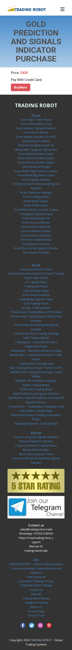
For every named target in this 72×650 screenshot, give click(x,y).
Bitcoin (36, 433)
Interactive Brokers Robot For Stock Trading (36, 273)
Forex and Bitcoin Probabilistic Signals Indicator (36, 460)
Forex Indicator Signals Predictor (36, 128)
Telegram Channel (36, 602)
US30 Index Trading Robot (36, 389)
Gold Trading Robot (36, 303)
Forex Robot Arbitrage (36, 167)
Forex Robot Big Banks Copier (36, 175)
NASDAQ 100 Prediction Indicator (36, 381)
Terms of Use (36, 615)
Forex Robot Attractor (36, 244)
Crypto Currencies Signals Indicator (36, 437)
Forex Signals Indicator (36, 179)
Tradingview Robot (36, 286)
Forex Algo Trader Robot (36, 119)
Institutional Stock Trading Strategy (36, 333)
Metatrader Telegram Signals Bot (36, 149)
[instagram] (40, 625)
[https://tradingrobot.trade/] (27, 8)
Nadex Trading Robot (36, 385)
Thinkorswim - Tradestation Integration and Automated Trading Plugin (36, 409)
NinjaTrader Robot (36, 278)
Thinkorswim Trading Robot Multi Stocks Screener (36, 319)
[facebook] (23, 625)
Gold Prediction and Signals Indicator (36, 393)
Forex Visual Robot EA (36, 218)
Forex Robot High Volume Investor (36, 171)
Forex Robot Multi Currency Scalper (36, 209)
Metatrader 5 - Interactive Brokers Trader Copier (36, 357)
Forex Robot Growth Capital (36, 154)
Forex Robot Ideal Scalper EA (36, 145)
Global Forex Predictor (36, 141)
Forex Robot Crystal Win (36, 235)
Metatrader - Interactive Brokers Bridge (36, 351)
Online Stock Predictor (36, 295)
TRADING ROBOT (36, 105)
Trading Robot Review (36, 598)
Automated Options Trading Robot (36, 423)
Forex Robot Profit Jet (36, 252)
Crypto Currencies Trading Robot (36, 445)
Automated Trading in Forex (36, 581)
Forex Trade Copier (36, 205)
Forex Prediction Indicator (36, 192)
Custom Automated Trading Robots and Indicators (36, 571)
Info (36, 560)
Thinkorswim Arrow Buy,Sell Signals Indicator (36, 327)
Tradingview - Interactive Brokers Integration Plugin (36, 344)
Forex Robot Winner (36, 132)
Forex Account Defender (36, 227)
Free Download (36, 577)
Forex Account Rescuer (36, 222)
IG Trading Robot (36, 282)
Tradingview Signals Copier (36, 214)
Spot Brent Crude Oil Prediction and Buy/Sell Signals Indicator (36, 400)
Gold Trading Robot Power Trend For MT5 (36, 368)
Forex (36, 116)
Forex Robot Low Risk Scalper (36, 162)
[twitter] (31, 625)
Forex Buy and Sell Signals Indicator (36, 248)
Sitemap (36, 594)
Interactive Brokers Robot (36, 269)
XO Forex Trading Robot (36, 239)
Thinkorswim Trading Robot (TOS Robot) (36, 312)
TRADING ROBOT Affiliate (36, 585)
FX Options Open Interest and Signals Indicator (36, 186)
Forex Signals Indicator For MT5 (36, 137)
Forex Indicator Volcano (36, 231)
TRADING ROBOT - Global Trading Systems (36, 564)
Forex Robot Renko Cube (36, 124)
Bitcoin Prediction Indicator (36, 441)
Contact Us (36, 590)
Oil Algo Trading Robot (36, 308)
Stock (36, 265)
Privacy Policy (36, 611)
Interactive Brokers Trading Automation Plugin (36, 417)
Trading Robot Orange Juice (36, 363)
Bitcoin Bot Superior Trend (36, 454)
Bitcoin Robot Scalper (36, 450)
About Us (36, 607)
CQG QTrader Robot (36, 291)
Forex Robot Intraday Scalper (36, 158)
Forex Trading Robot (36, 197)
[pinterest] (49, 625)
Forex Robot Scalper (36, 201)
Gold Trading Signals (36, 338)
